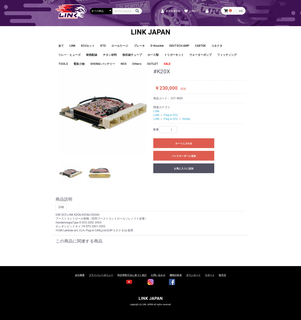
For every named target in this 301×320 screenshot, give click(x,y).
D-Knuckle (157, 45)
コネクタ (216, 45)
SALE (167, 63)
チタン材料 (110, 54)
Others (136, 63)
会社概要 (80, 275)
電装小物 (79, 63)
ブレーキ (139, 45)
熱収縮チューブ (132, 54)
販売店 (222, 275)
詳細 (61, 207)
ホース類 (153, 54)
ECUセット (88, 45)
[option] (103, 112)
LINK (72, 45)
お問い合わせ (158, 275)
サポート (210, 275)
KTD (103, 45)
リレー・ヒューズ (69, 54)
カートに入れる (183, 143)
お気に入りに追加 (184, 168)
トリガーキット (174, 54)
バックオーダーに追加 (184, 156)
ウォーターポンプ (200, 54)
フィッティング (227, 54)
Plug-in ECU (171, 115)
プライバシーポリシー (101, 275)
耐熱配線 (91, 54)
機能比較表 (176, 275)
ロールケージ (119, 45)
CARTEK (200, 45)
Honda (186, 119)
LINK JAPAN (150, 32)
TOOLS (63, 63)
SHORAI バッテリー (102, 63)
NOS (124, 63)
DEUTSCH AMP (179, 45)
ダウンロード (193, 275)
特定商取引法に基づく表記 (132, 275)
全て (61, 45)
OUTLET (152, 63)
